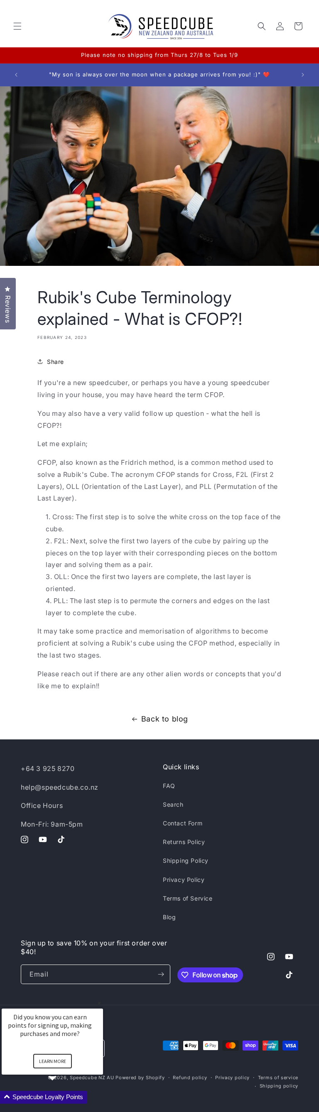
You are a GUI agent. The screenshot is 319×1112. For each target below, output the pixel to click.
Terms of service (278, 1077)
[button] (17, 26)
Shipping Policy (186, 860)
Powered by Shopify (140, 1077)
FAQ (169, 785)
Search (173, 804)
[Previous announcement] (16, 75)
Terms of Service (188, 898)
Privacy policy (232, 1077)
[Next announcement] (303, 75)
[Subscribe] (161, 974)
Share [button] (55, 361)
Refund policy (190, 1077)
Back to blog (164, 718)
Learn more (52, 1061)
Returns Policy (184, 841)
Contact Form (182, 823)
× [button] (99, 1003)
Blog (169, 917)
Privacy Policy (183, 879)
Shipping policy (279, 1086)
